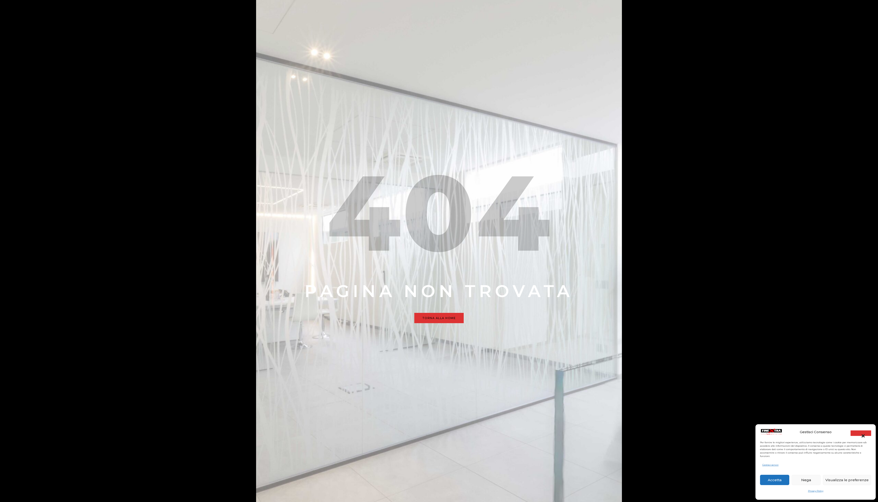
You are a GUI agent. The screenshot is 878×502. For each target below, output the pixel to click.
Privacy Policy (815, 490)
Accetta (775, 480)
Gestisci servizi (770, 464)
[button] (861, 433)
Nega (806, 480)
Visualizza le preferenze (847, 480)
